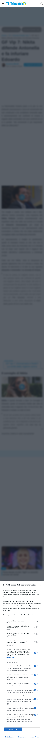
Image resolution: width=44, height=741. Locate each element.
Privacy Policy (34, 737)
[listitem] (22, 621)
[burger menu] (2, 3)
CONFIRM (13, 729)
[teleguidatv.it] (16, 3)
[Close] (40, 585)
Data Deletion (10, 737)
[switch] (35, 627)
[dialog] (22, 661)
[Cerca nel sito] (41, 3)
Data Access (22, 737)
